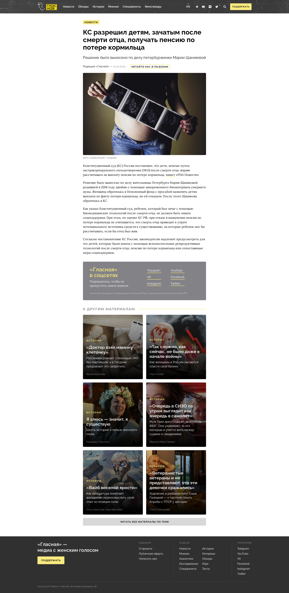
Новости (68, 6)
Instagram (154, 283)
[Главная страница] (47, 7)
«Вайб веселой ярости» (111, 487)
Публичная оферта (151, 553)
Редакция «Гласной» (96, 66)
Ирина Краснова (95, 374)
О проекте (145, 548)
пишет (170, 175)
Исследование (188, 563)
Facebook (178, 277)
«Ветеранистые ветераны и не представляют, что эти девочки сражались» (173, 480)
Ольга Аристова (95, 509)
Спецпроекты (132, 6)
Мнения (113, 6)
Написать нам (148, 558)
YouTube (177, 270)
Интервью (208, 553)
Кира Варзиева (114, 509)
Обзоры (83, 6)
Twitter (175, 283)
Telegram (154, 270)
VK (149, 277)
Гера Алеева (157, 374)
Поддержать (241, 6)
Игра (205, 563)
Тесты (206, 568)
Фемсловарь (153, 6)
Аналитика (186, 558)
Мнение (184, 553)
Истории (98, 6)
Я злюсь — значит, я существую (107, 422)
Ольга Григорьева (160, 509)
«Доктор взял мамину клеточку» (109, 350)
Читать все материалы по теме (144, 521)
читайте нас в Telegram (149, 66)
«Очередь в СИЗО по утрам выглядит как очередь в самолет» (171, 411)
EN (188, 6)
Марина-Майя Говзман (162, 441)
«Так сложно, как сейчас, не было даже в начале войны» (175, 351)
